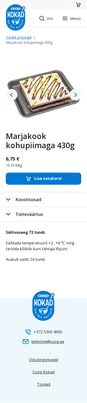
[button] (78, 5)
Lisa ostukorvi (47, 178)
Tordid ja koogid (18, 37)
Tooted (43, 384)
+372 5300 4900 (48, 332)
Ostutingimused (43, 359)
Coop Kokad (44, 372)
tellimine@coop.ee (47, 341)
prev (11, 95)
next (75, 95)
